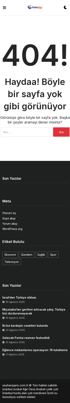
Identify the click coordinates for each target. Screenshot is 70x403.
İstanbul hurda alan (14, 393)
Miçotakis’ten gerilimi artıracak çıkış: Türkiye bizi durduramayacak (33, 311)
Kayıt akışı (9, 218)
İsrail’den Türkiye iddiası (19, 297)
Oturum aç (9, 213)
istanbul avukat (12, 389)
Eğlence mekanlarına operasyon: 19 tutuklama (34, 350)
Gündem (26, 254)
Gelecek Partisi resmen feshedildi (26, 337)
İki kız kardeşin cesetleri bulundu (25, 325)
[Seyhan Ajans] (35, 7)
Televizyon (11, 261)
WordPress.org (12, 228)
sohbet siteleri (26, 397)
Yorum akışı (9, 223)
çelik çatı (52, 389)
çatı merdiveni (37, 393)
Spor (53, 254)
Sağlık (41, 254)
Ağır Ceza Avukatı (34, 389)
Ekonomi (10, 254)
